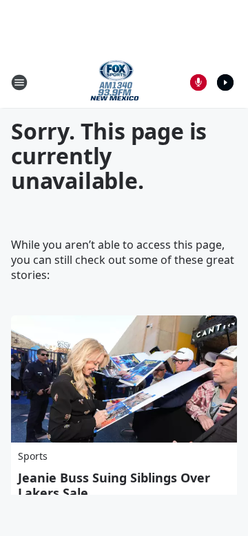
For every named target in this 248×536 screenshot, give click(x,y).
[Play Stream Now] (225, 82)
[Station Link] (115, 82)
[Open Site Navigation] (19, 82)
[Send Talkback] (198, 82)
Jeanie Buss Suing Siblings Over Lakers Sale (114, 485)
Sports (33, 455)
